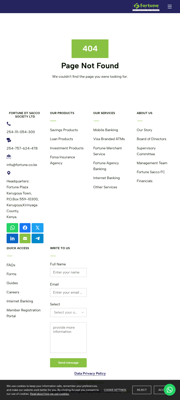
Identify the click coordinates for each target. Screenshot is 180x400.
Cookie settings (115, 389)
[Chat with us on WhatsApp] (170, 390)
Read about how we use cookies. (49, 393)
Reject (142, 389)
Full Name (58, 264)
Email (54, 284)
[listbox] (68, 312)
